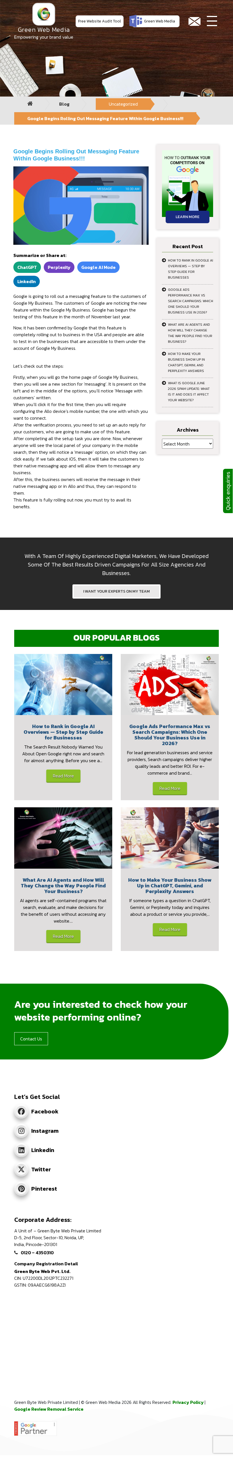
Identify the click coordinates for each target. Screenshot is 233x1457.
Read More (63, 775)
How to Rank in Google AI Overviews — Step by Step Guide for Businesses (190, 269)
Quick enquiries (228, 491)
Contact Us (31, 1038)
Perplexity (59, 267)
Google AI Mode (98, 267)
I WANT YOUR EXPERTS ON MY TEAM (116, 591)
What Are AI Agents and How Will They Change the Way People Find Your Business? (190, 333)
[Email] (194, 21)
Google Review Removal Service (49, 1409)
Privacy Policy (188, 1402)
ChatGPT (27, 267)
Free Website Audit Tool (99, 21)
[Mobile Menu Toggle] (212, 21)
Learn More (187, 217)
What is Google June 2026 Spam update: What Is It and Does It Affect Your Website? (189, 392)
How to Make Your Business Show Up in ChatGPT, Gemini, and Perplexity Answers (186, 362)
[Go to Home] (30, 104)
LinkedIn (26, 281)
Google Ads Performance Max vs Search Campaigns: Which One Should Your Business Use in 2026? (190, 301)
